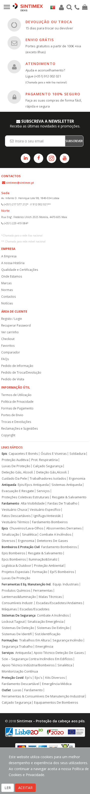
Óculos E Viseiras (54, 453)
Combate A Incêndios (56, 534)
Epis (4, 453)
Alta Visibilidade (33, 503)
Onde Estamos (11, 276)
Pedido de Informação (17, 366)
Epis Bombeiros (13, 553)
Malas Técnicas (50, 596)
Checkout (7, 339)
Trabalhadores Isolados (48, 478)
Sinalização (10, 534)
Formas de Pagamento (17, 408)
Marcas (6, 283)
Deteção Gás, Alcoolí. (18, 472)
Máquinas (9, 609)
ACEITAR (25, 787)
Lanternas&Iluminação (19, 596)
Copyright (8, 435)
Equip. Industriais (66, 584)
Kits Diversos (55, 677)
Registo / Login (11, 319)
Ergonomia (77, 478)
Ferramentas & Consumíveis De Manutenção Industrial (43, 696)
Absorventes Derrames (64, 528)
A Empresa (8, 256)
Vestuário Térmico (15, 522)
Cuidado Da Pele (14, 478)
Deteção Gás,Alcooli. (51, 472)
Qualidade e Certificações (19, 270)
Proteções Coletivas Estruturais (25, 497)
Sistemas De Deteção (18, 627)
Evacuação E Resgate (18, 491)
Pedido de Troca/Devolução (21, 372)
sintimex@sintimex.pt (20, 182)
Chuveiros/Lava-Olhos (27, 528)
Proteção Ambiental (49, 565)
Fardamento (10, 503)
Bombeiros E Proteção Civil (21, 547)
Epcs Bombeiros (14, 559)
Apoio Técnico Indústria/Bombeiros (28, 665)
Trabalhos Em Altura (34, 640)
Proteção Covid (13, 677)
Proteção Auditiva (15, 459)
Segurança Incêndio (67, 640)
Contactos (8, 296)
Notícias (7, 303)
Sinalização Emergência (46, 621)
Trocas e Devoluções (16, 422)
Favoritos (7, 345)
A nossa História (12, 263)
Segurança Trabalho (17, 646)
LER (7, 787)
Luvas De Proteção (16, 466)
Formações (10, 640)
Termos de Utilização (16, 395)
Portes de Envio (12, 415)
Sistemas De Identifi (17, 634)
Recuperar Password (16, 325)
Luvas (17, 690)
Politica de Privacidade (17, 401)
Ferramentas (43, 590)
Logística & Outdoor (16, 565)
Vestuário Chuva (14, 509)
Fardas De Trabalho (63, 503)
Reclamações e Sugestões (19, 428)
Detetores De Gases (52, 540)
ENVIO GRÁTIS (40, 39)
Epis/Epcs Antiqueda (33, 484)
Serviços (43, 491)
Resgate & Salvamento (69, 497)
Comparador (10, 352)
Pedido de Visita (12, 379)
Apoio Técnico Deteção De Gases (59, 652)
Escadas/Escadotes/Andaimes (59, 603)
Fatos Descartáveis (16, 515)
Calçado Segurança (47, 466)
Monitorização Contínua (20, 671)
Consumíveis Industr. (18, 603)
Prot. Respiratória (44, 459)
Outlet (6, 690)
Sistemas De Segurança (19, 615)
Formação (39, 571)
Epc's (38, 677)
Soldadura (78, 453)
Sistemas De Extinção (53, 627)
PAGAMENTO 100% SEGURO (53, 94)
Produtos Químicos (16, 590)
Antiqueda (9, 484)
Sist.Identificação (47, 634)
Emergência (44, 646)
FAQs (5, 359)
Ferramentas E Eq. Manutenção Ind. (26, 584)
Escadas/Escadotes (35, 609)
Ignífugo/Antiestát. (47, 515)
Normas (7, 290)
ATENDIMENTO (41, 63)
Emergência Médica (57, 683)
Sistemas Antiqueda (67, 484)
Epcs (5, 528)
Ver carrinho (10, 332)
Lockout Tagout (13, 621)
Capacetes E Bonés (23, 453)
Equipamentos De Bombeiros (56, 702)
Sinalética (29, 534)
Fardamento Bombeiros (50, 522)
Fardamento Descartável (20, 683)
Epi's (28, 677)
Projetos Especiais (16, 571)
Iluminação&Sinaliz (43, 559)
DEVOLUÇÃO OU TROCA (49, 21)
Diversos (8, 540)
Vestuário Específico (45, 509)
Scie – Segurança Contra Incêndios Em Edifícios (37, 659)
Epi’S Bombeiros (62, 571)
